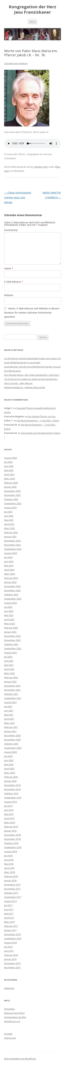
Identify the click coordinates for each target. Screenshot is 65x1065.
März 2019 (9, 822)
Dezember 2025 (12, 491)
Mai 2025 (8, 520)
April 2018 (9, 868)
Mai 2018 (8, 863)
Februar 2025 (11, 532)
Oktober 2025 (11, 499)
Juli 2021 (8, 706)
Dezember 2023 (12, 586)
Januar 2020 (10, 781)
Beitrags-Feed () (14, 1013)
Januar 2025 (10, 536)
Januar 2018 (10, 880)
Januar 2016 (10, 959)
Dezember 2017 (12, 884)
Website (8, 295)
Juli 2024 (8, 557)
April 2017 (9, 917)
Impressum (10, 1037)
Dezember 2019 (12, 785)
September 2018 (12, 847)
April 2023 (9, 619)
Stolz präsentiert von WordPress (20, 1058)
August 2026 (10, 457)
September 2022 (12, 648)
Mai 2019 (8, 814)
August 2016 (10, 942)
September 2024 (12, 549)
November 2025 (12, 495)
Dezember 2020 (12, 735)
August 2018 (10, 851)
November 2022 (12, 640)
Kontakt (8, 1033)
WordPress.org (12, 1021)
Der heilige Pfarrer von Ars (42, 416)
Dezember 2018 (12, 834)
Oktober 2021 (11, 694)
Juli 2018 (8, 855)
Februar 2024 (11, 578)
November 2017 (12, 888)
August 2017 (10, 901)
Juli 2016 (8, 946)
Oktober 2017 (11, 892)
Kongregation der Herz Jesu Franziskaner (32, 9)
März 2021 (9, 723)
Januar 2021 (10, 731)
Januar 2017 (10, 930)
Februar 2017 (11, 926)
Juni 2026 (8, 466)
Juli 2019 (8, 805)
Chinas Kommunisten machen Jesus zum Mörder (17, 197)
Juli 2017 (8, 905)
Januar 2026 (10, 486)
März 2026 (9, 478)
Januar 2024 (10, 582)
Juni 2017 (8, 909)
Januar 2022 (10, 681)
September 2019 (12, 797)
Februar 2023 (11, 627)
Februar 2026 (11, 482)
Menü (32, 21)
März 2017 (9, 921)
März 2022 (9, 673)
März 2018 (9, 872)
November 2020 (12, 739)
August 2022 (10, 652)
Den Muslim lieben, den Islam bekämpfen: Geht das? (31, 375)
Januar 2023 (10, 631)
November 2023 (12, 590)
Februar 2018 (11, 876)
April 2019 (9, 818)
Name (8, 268)
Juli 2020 (8, 756)
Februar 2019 (11, 826)
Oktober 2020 (11, 743)
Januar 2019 (10, 830)
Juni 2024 (8, 561)
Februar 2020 (11, 776)
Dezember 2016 (12, 934)
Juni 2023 (8, 611)
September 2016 (12, 938)
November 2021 (12, 689)
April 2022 (9, 669)
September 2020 (12, 747)
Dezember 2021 (12, 685)
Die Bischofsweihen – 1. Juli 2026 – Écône (38, 420)
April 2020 (9, 768)
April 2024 (9, 569)
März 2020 (9, 772)
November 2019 (12, 789)
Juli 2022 (8, 656)
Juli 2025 (8, 511)
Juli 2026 (8, 462)
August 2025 (10, 507)
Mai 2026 (8, 470)
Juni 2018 (8, 859)
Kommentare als (15, 1017)
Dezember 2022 (12, 636)
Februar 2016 (11, 955)
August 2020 (10, 752)
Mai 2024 (8, 565)
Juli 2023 (8, 607)
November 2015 (12, 967)
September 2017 (12, 897)
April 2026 (9, 474)
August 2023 (10, 602)
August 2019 (10, 801)
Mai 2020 (8, 764)
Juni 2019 (8, 810)
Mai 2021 (8, 714)
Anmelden (9, 1008)
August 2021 (10, 702)
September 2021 (12, 698)
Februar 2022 (11, 677)
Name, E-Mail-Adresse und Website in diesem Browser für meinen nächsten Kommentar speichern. (31, 312)
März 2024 (9, 573)
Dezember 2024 (12, 540)
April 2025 (9, 524)
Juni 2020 (8, 760)
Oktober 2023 (11, 594)
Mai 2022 (8, 665)
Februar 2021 (11, 727)
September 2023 (12, 598)
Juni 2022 (8, 660)
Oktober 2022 (11, 644)
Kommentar (11, 230)
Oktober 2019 (11, 793)
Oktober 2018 (11, 843)
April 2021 (9, 718)
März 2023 (9, 623)
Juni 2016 (8, 950)
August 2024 (10, 553)
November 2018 (12, 839)
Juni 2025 (8, 515)
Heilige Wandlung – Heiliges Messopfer (24, 387)
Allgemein (9, 988)
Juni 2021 (8, 710)
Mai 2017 (8, 913)
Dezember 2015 (12, 963)
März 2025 (9, 528)
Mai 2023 (8, 615)
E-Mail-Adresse (13, 281)
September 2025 (12, 503)
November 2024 (12, 544)
